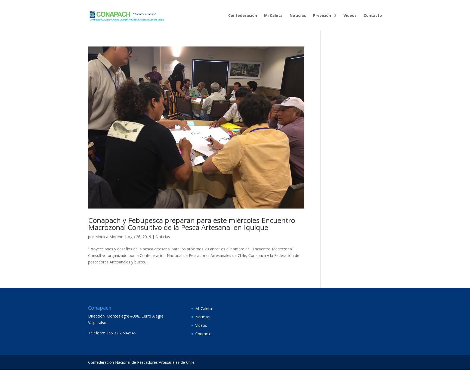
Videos (350, 16)
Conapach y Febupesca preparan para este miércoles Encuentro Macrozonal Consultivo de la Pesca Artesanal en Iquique (191, 223)
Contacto (373, 16)
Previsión (322, 16)
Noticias (298, 16)
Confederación (242, 16)
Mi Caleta (273, 16)
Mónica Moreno (109, 236)
